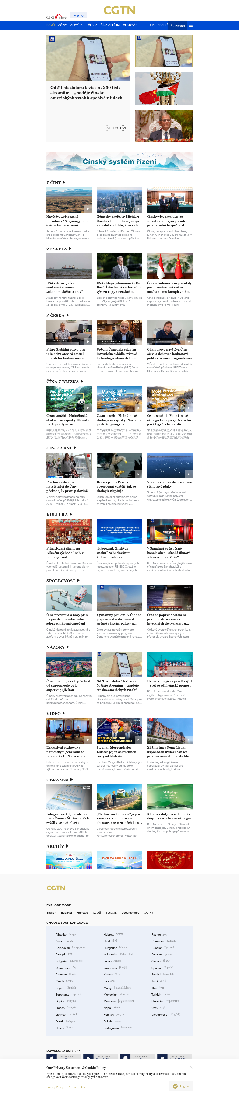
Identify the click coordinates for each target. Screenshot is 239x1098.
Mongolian (116, 994)
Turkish (161, 994)
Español (66, 912)
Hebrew (113, 934)
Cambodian (66, 968)
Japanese (115, 968)
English (51, 912)
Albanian (66, 934)
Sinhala (160, 961)
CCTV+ (149, 912)
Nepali (112, 1008)
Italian (113, 961)
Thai (157, 988)
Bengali (64, 954)
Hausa (64, 1028)
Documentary (130, 912)
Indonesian (120, 954)
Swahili (162, 974)
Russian (162, 948)
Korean (113, 974)
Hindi (111, 941)
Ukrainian (165, 1001)
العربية (97, 912)
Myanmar (119, 1001)
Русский (111, 912)
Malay (117, 988)
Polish (112, 1021)
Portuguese (118, 1028)
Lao (110, 981)
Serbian (161, 954)
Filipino (66, 1001)
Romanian (163, 941)
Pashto (159, 934)
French (66, 1008)
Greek (66, 1021)
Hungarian (116, 948)
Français (82, 912)
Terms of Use (77, 1087)
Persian (114, 1014)
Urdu (158, 1008)
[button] (123, 128)
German (66, 1014)
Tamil (158, 981)
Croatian (67, 974)
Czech (64, 981)
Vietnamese (166, 1014)
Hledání (180, 25)
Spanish (162, 968)
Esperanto (69, 994)
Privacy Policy (54, 1087)
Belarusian (70, 948)
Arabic (65, 941)
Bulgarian (69, 961)
